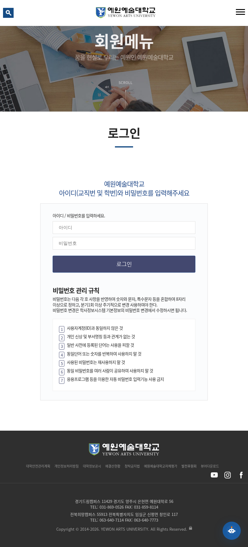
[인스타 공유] (228, 475)
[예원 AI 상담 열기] (232, 531)
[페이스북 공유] (241, 475)
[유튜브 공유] (214, 475)
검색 (9, 14)
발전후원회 (189, 466)
